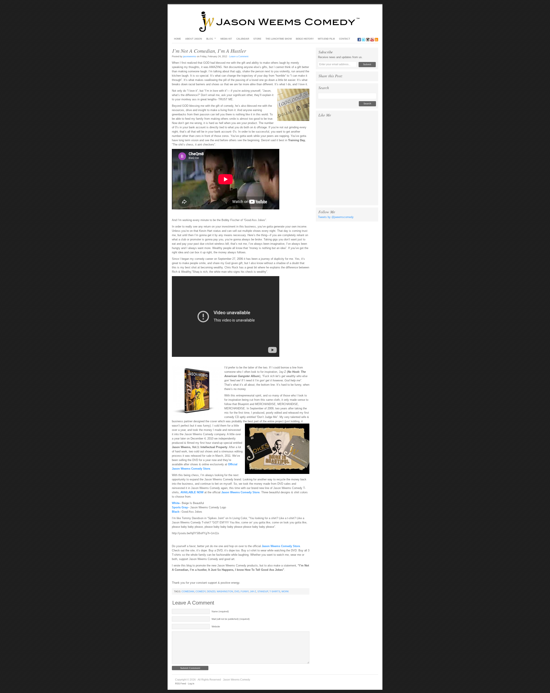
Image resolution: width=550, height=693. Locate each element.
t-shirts (274, 591)
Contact (344, 38)
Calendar (242, 38)
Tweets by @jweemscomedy (336, 217)
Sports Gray (180, 507)
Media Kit (226, 38)
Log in (191, 683)
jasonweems (189, 56)
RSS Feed (180, 683)
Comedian (188, 591)
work (285, 591)
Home (177, 38)
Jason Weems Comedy (275, 21)
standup (262, 591)
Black (175, 511)
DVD (236, 591)
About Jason (193, 38)
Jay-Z (253, 591)
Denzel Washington (220, 591)
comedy (201, 591)
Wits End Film (326, 38)
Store (257, 38)
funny (245, 591)
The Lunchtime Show (279, 38)
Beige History (304, 38)
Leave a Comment (239, 56)
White (175, 503)
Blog (208, 38)
